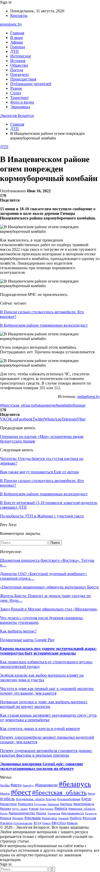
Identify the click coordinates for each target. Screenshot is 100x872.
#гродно (51, 799)
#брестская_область (17, 405)
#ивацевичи (44, 405)
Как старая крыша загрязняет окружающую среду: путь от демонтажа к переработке (48, 717)
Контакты (18, 15)
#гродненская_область (30, 799)
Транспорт (19, 97)
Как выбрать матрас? (18, 631)
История (17, 60)
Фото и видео (22, 102)
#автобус (28, 785)
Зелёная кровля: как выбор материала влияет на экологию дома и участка (42, 677)
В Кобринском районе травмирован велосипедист (44, 325)
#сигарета (6, 823)
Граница (17, 47)
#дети (86, 799)
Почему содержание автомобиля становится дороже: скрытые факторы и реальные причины (46, 752)
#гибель (7, 798)
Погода (16, 70)
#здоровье (40, 804)
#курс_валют (20, 808)
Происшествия (23, 79)
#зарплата (25, 804)
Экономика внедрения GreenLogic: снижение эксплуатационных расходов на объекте (41, 766)
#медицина (46, 808)
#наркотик (54, 813)
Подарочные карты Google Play (27, 640)
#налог (41, 813)
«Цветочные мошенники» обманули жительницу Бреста (49, 587)
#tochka (4, 785)
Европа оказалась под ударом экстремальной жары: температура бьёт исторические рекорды (48, 650)
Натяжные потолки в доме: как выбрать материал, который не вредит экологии (44, 704)
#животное (8, 804)
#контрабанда (83, 804)
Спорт (15, 93)
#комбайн (63, 405)
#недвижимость (72, 813)
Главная (17, 33)
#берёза (5, 793)
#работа (76, 818)
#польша (32, 817)
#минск (60, 808)
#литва (34, 808)
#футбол (59, 823)
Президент (19, 74)
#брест (21, 792)
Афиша (16, 42)
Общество (19, 65)
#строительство (23, 823)
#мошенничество (22, 813)
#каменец (53, 804)
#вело (91, 793)
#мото (4, 813)
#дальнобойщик (68, 799)
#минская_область (81, 808)
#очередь (91, 813)
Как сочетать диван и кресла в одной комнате (40, 728)
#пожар (78, 405)
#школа (72, 823)
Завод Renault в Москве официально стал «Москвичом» (49, 609)
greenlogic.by (11, 24)
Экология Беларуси (17, 115)
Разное (16, 88)
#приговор (49, 818)
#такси (46, 823)
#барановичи (46, 785)
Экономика (20, 107)
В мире (16, 37)
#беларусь (75, 784)
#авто (16, 784)
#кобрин (66, 804)
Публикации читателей (30, 84)
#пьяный (63, 818)
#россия (89, 818)
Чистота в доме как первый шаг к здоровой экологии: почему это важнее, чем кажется (47, 690)
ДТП (14, 51)
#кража (5, 808)
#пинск (5, 818)
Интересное (20, 56)
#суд (37, 823)
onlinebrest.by (88, 396)
